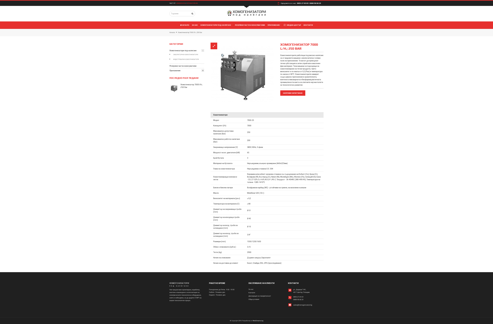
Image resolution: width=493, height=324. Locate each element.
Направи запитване (293, 93)
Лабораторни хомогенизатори (185, 54)
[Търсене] (192, 13)
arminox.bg (180, 3)
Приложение (175, 70)
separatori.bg (192, 3)
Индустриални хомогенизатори (186, 59)
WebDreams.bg (258, 321)
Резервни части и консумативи (182, 66)
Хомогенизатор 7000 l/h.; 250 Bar (190, 32)
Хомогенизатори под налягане (183, 50)
